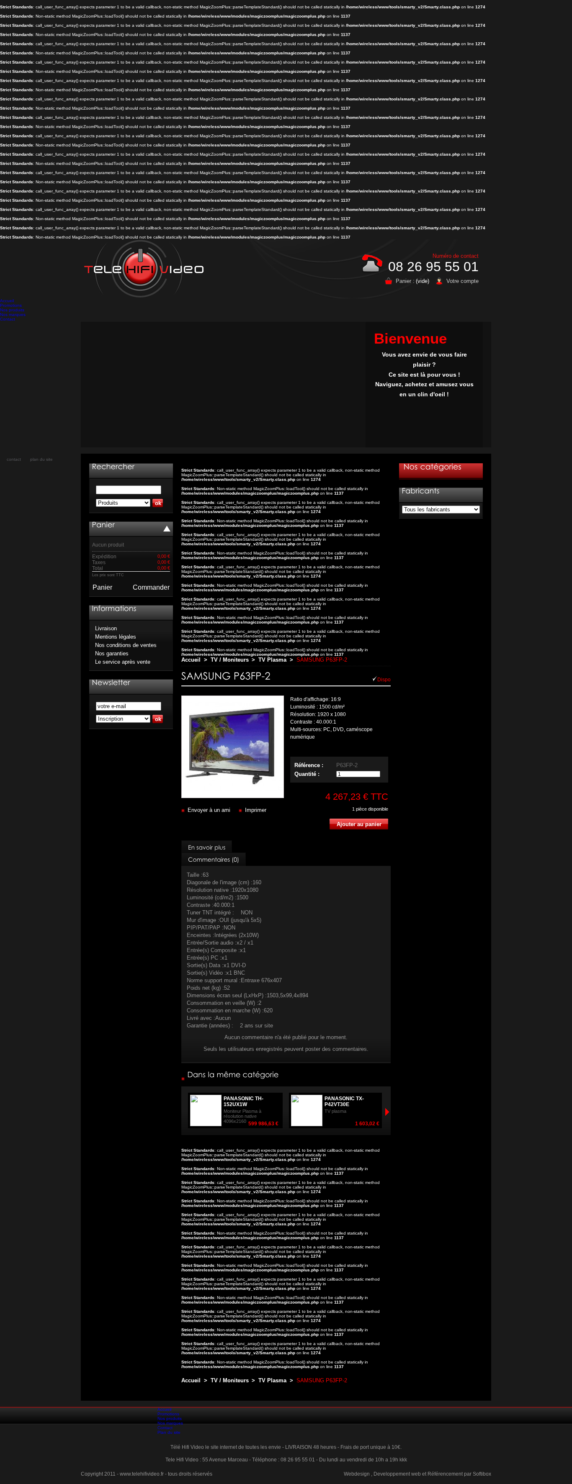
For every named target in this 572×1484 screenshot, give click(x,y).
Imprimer (255, 810)
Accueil (7, 300)
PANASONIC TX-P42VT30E (344, 1101)
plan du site (41, 459)
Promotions (11, 305)
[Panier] (103, 525)
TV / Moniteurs (230, 660)
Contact (7, 319)
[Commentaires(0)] (213, 859)
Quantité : (306, 774)
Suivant (185, 1111)
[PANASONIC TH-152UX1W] (280, 1123)
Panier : (405, 281)
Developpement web (397, 1474)
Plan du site (168, 1432)
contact (14, 459)
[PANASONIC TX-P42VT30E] (381, 1123)
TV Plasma (272, 660)
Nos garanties (112, 653)
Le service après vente (122, 662)
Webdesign (357, 1474)
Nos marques (13, 314)
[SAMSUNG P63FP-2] (232, 796)
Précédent (387, 1111)
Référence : (308, 765)
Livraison (106, 628)
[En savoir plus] (206, 847)
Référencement (445, 1474)
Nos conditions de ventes (126, 645)
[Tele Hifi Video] (146, 268)
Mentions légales (115, 637)
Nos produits (12, 310)
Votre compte (462, 281)
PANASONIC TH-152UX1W (243, 1101)
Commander (151, 587)
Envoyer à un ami (209, 810)
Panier (102, 587)
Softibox (482, 1474)
